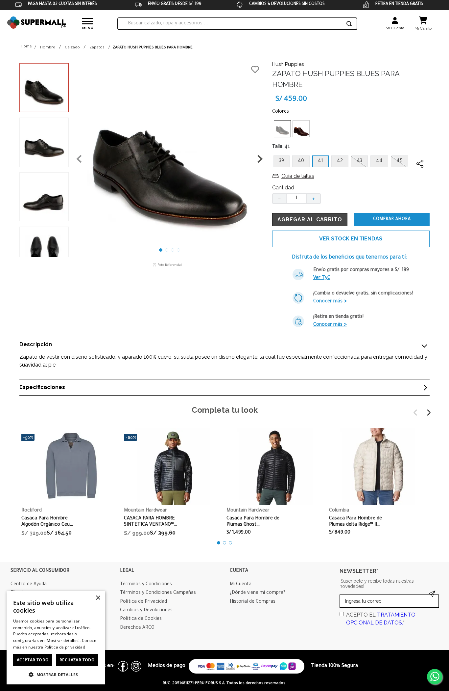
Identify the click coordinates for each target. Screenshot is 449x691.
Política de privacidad (64, 647)
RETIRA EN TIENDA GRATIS (399, 4)
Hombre (47, 48)
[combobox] (237, 23)
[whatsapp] (420, 189)
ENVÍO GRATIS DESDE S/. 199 (174, 4)
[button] (170, 160)
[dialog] (56, 637)
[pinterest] (420, 202)
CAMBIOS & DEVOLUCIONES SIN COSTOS (287, 4)
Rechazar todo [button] (77, 660)
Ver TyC (321, 278)
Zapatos (97, 48)
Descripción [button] (35, 344)
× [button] (97, 597)
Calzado (72, 48)
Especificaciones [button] (42, 387)
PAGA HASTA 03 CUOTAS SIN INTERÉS (62, 4)
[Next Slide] (429, 412)
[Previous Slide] (415, 412)
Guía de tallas (297, 176)
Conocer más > (330, 301)
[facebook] (420, 176)
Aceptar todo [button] (33, 660)
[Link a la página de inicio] (26, 47)
